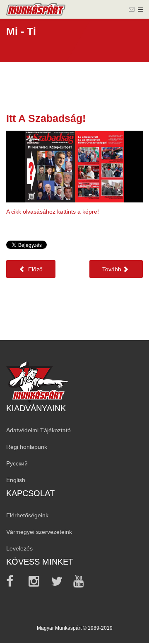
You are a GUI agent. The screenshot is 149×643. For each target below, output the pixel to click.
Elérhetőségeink (27, 515)
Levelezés (19, 548)
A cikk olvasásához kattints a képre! (52, 211)
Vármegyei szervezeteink (39, 532)
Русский (17, 463)
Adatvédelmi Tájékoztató (38, 430)
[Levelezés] (132, 9)
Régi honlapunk (26, 446)
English (15, 480)
